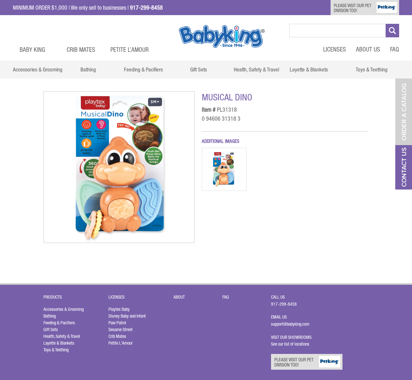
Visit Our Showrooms (292, 337)
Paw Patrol (117, 322)
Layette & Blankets (58, 343)
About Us (368, 49)
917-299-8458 (284, 304)
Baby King (32, 49)
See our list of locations (290, 344)
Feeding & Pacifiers (59, 322)
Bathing (49, 316)
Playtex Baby (119, 309)
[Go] (392, 30)
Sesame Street (120, 329)
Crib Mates (81, 49)
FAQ (394, 49)
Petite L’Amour (129, 49)
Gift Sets (50, 329)
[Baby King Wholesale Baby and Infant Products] (221, 36)
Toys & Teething (56, 349)
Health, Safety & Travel (61, 336)
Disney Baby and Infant (127, 316)
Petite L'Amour (120, 343)
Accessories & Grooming (63, 309)
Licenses (334, 49)
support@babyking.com (290, 324)
